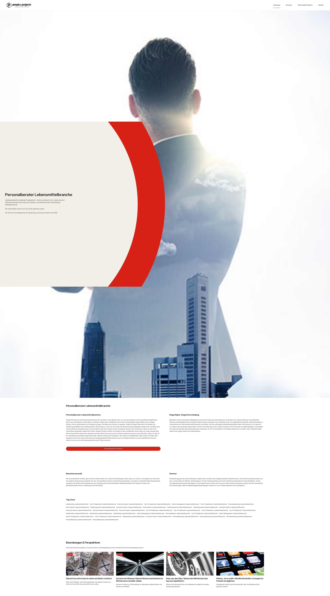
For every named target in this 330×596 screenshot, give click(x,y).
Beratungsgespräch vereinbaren (113, 448)
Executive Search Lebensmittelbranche (130, 504)
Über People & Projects (305, 5)
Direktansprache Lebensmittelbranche (102, 507)
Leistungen (276, 5)
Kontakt (320, 5)
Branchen (289, 5)
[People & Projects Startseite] (19, 5)
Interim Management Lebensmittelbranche (185, 504)
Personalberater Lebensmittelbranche (178, 513)
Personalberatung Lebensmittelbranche (241, 504)
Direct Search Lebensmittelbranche (77, 507)
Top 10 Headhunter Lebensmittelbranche (103, 504)
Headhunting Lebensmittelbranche (77, 504)
